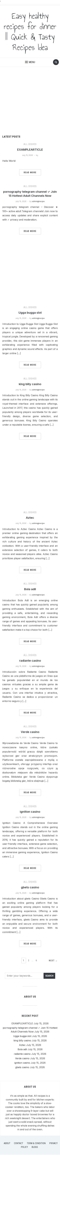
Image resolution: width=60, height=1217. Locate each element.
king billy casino (30, 384)
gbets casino (30, 887)
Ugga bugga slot (30, 312)
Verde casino (30, 732)
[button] (30, 62)
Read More (30, 172)
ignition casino (30, 811)
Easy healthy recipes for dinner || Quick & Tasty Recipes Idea (30, 32)
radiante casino (30, 660)
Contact (18, 1143)
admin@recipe (38, 201)
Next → (53, 960)
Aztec (30, 517)
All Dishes (30, 144)
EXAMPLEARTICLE (30, 149)
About (7, 1143)
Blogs (35, 1147)
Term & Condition (36, 1143)
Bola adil (30, 589)
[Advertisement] (30, 104)
